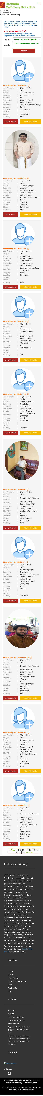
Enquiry (11, 975)
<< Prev (12, 850)
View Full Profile (30, 121)
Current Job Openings (17, 981)
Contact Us (12, 988)
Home (10, 971)
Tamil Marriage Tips (16, 1017)
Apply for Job (13, 978)
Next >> (29, 852)
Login (10, 985)
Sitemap (11, 1010)
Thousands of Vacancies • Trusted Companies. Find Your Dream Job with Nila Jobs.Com (19, 1040)
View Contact (10, 121)
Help (9, 991)
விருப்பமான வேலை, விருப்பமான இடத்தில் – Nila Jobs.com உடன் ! (18, 1030)
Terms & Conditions (16, 1020)
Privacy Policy (13, 1023)
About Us (11, 1013)
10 (23, 852)
